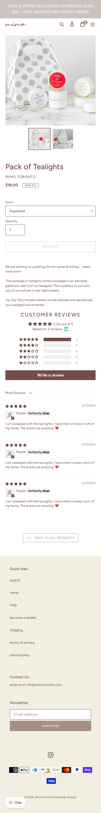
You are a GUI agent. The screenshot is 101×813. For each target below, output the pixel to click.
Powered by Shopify (64, 797)
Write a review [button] (50, 375)
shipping (16, 630)
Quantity (11, 221)
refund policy (20, 655)
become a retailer (23, 618)
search (15, 580)
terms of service (22, 643)
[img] (15, 406)
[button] (29, 339)
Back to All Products (54, 538)
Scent (9, 202)
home (14, 593)
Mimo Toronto (43, 797)
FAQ (13, 605)
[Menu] (93, 24)
